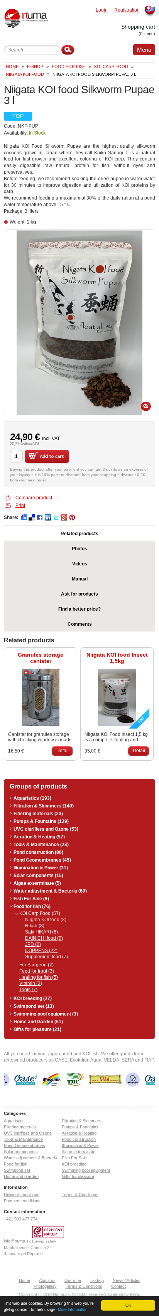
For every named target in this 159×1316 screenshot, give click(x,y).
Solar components (21, 1151)
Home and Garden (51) (38, 1021)
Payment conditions (22, 1200)
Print (20, 505)
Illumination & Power (80, 1145)
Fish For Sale (74, 1158)
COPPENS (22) (41, 950)
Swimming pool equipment (86, 1170)
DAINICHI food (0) (44, 938)
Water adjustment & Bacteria (30, 1158)
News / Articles (126, 1280)
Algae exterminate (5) (37, 883)
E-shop (97, 1280)
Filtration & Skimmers (81, 1120)
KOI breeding (74, 1164)
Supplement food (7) (46, 956)
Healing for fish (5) (38, 977)
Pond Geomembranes (24, 1145)
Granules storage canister (40, 658)
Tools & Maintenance (23, 1139)
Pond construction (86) (38, 852)
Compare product (33, 497)
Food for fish (69, 66)
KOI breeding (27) (33, 998)
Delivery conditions (21, 1194)
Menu (144, 49)
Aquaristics (14, 1120)
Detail (62, 750)
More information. (73, 1309)
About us (47, 1280)
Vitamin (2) (30, 983)
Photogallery (45, 1286)
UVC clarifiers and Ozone (28, 1133)
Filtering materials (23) (38, 813)
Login (102, 10)
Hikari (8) (34, 926)
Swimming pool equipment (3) (46, 1014)
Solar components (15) (38, 875)
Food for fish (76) (32, 906)
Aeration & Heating (79, 1133)
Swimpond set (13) (34, 1006)
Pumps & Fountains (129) (41, 821)
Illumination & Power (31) (41, 868)
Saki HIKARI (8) (41, 932)
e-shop (35, 66)
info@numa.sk (17, 1241)
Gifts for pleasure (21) (37, 1029)
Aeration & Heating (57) (39, 837)
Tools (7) (28, 989)
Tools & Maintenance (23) (41, 844)
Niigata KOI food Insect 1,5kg (117, 658)
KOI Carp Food (111, 66)
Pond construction (79, 1139)
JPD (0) (33, 944)
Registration (127, 10)
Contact (118, 1286)
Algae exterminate (78, 1151)
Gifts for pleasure (78, 1176)
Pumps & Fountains (80, 1127)
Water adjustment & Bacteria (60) (50, 891)
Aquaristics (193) (32, 798)
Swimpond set (17, 1170)
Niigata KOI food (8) (45, 919)
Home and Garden (21, 1176)
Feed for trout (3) (36, 971)
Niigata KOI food (25, 74)
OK (128, 1305)
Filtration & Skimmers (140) (44, 806)
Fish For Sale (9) (31, 898)
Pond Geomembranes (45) (42, 860)
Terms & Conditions (80, 1194)
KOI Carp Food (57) (39, 913)
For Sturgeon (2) (36, 965)
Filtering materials (20, 1127)
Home (12, 66)
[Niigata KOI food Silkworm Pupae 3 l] (79, 322)
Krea (134, 1294)
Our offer (72, 1280)
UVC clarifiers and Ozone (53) (46, 829)
